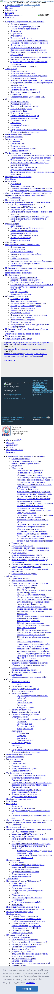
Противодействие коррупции (18, 273)
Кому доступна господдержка (23, 301)
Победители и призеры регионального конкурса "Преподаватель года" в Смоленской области (32, 156)
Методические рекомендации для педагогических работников (25, 168)
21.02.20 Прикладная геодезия (30, 623)
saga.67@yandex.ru (15, 395)
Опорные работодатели (20, 294)
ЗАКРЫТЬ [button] (27, 989)
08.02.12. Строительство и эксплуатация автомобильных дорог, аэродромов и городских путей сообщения (35, 601)
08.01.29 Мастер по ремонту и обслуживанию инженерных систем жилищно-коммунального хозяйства (33, 648)
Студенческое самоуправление (24, 118)
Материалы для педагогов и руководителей (29, 324)
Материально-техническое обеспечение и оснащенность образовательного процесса (29, 41)
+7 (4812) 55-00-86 (15, 5)
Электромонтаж (17, 247)
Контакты (9, 17)
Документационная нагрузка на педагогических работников (26, 795)
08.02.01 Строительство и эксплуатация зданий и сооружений (34, 591)
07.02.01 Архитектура (26, 588)
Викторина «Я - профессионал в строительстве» (25, 349)
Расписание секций (25, 726)
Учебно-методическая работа (18, 153)
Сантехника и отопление (21, 252)
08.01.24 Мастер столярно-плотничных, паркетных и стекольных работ (34, 633)
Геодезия (14, 256)
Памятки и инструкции (20, 322)
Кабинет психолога (14, 137)
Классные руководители (21, 108)
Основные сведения (19, 24)
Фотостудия (22, 700)
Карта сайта (43, 380)
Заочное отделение (13, 139)
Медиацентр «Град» (19, 111)
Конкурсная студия (25, 707)
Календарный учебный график (24, 106)
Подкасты (21, 705)
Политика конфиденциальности (40, 385)
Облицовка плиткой (19, 259)
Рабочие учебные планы (28, 489)
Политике (30, 982)
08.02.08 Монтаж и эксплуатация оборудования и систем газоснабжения (34, 596)
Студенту (9, 99)
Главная (35, 380)
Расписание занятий (19, 101)
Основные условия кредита (22, 308)
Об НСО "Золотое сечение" (22, 205)
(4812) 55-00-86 (9, 398)
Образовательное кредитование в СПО (27, 97)
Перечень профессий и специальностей (28, 303)
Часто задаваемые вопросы (22, 320)
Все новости (9, 360)
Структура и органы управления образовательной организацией (25, 27)
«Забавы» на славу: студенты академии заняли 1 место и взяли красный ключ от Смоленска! (25, 354)
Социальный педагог (19, 125)
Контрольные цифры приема (23, 90)
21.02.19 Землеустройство (28, 620)
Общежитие (15, 94)
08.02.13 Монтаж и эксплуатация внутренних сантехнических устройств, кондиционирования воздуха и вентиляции (35, 610)
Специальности (17, 144)
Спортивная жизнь (18, 120)
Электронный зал (25, 740)
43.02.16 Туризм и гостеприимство (32, 630)
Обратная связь (38, 382)
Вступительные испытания (22, 73)
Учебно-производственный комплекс (27, 282)
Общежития (10, 181)
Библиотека (15, 122)
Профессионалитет (13, 15)
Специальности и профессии (23, 78)
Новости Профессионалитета (23, 277)
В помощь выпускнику (20, 237)
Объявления (15, 141)
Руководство (16, 36)
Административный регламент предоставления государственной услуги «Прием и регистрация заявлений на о (31, 82)
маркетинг (44, 417)
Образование (16, 33)
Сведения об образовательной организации (24, 22)
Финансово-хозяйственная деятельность (28, 50)
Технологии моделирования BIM (25, 263)
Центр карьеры (12, 223)
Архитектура (16, 266)
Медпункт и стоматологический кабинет (28, 130)
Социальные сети (25, 703)
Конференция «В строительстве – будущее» (29, 216)
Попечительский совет (15, 200)
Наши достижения (25, 728)
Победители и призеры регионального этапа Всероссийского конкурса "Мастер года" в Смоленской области (30, 162)
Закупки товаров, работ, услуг (18, 338)
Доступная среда (17, 45)
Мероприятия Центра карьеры (24, 230)
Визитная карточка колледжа (18, 134)
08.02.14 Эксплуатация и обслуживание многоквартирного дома (35, 617)
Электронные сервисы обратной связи (22, 334)
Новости (10, 442)
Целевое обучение (18, 87)
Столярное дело (17, 249)
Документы (15, 31)
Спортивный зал (24, 724)
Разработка (36, 417)
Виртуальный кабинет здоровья (24, 132)
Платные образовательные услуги (25, 47)
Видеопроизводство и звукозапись (32, 696)
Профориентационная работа (18, 176)
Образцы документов (20, 151)
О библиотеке (23, 733)
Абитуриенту (11, 69)
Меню (19, 747)
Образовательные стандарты (23, 66)
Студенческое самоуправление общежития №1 (31, 188)
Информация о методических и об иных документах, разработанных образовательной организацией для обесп (35, 518)
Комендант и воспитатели (22, 186)
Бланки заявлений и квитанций (24, 115)
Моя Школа (10, 179)
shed (19, 684)
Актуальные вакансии (20, 240)
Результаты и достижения (21, 209)
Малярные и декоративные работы (26, 254)
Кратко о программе (19, 298)
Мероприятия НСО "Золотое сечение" (27, 207)
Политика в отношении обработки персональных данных (12, 418)
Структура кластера (19, 291)
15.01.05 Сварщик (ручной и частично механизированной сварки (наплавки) (34, 654)
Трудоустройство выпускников (24, 235)
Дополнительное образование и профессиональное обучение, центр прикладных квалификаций (28, 194)
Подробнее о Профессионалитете (25, 280)
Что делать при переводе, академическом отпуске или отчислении (28, 316)
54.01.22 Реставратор (26, 658)
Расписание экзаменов (20, 104)
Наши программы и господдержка (25, 306)
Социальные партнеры (20, 233)
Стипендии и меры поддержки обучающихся (30, 57)
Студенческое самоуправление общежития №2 (31, 191)
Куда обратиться (17, 327)
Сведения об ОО (13, 440)
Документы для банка (20, 313)
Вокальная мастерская (20, 113)
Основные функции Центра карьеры (26, 228)
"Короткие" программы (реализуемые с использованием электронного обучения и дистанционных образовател (35, 538)
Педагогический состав (21, 38)
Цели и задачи (16, 226)
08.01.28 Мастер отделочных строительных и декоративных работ (33, 643)
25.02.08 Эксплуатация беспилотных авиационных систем (33, 626)
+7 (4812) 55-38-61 (32, 5)
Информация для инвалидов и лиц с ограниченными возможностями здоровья (25, 908)
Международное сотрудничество (25, 59)
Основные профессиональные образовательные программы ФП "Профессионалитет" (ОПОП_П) (31, 286)
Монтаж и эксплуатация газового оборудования (31, 261)
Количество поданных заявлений (25, 92)
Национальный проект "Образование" (22, 245)
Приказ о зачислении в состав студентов (28, 76)
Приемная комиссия (19, 71)
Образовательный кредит (16, 296)
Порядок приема (17, 146)
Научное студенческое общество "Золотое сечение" (28, 202)
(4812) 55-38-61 (20, 398)
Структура (21, 735)
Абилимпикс (11, 242)
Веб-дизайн (22, 698)
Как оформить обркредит (21, 310)
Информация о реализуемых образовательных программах (30, 474)
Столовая (14, 127)
